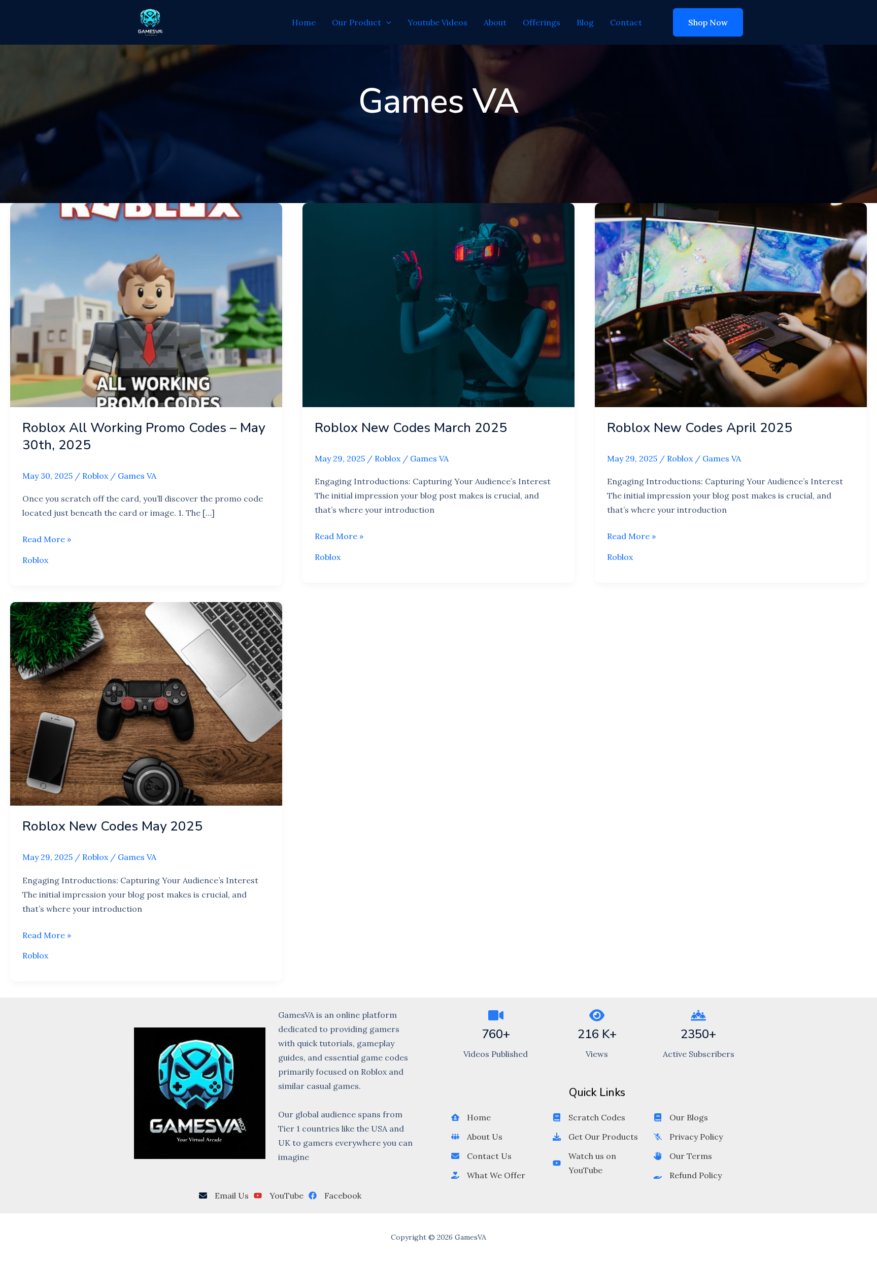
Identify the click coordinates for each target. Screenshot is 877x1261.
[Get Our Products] (595, 1137)
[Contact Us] (481, 1156)
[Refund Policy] (688, 1175)
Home (304, 22)
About (495, 22)
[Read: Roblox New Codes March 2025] (438, 304)
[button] (386, 22)
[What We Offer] (488, 1175)
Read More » (46, 540)
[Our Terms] (683, 1156)
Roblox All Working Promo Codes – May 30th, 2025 (143, 436)
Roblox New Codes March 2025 (411, 428)
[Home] (471, 1117)
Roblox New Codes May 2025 (112, 826)
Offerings (541, 22)
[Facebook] (335, 1195)
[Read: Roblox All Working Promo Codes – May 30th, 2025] (146, 304)
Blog (585, 22)
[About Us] (476, 1137)
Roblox (95, 476)
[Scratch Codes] (589, 1117)
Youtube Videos (437, 22)
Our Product (356, 22)
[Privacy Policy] (688, 1137)
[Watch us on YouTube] (597, 1163)
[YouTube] (278, 1195)
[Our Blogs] (681, 1117)
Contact (626, 22)
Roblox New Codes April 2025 (699, 428)
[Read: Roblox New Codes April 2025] (731, 304)
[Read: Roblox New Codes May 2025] (146, 703)
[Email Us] (224, 1195)
